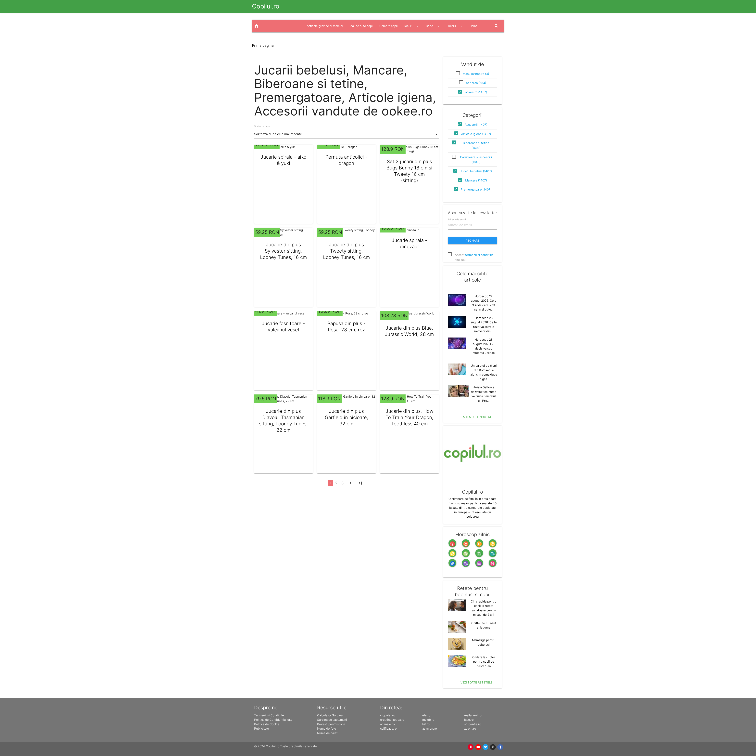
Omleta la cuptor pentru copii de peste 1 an (483, 661)
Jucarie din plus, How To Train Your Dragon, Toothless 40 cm (409, 417)
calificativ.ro (388, 728)
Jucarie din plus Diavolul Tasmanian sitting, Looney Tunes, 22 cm (283, 420)
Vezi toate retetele (476, 682)
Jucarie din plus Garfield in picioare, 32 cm (346, 417)
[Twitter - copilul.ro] (485, 747)
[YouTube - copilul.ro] (478, 747)
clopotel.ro (387, 715)
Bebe (433, 26)
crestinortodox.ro (392, 720)
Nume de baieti (327, 733)
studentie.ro (472, 724)
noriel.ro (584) (476, 83)
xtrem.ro (470, 728)
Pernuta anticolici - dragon (346, 160)
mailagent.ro (473, 715)
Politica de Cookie (266, 724)
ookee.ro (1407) (476, 92)
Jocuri (412, 26)
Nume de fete (326, 728)
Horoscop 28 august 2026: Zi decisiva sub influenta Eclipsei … (484, 348)
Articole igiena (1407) (476, 134)
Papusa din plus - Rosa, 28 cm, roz (346, 327)
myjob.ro (428, 720)
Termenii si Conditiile (269, 715)
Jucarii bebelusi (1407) (476, 171)
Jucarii (455, 26)
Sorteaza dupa (262, 126)
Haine (477, 26)
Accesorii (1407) (476, 124)
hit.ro (426, 724)
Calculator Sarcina (330, 715)
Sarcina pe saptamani (332, 720)
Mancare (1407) (476, 180)
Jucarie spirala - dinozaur (409, 243)
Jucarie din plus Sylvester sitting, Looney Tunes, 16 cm (283, 251)
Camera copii (388, 26)
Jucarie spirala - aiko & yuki (283, 160)
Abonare (472, 240)
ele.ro (426, 715)
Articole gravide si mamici (325, 26)
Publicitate (261, 728)
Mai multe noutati (477, 417)
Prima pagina (263, 45)
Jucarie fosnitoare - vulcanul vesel (283, 327)
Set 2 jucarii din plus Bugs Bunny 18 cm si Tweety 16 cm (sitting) (409, 171)
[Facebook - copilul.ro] (500, 747)
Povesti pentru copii (331, 724)
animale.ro (387, 724)
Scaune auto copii (361, 26)
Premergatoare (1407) (476, 189)
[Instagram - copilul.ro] (493, 747)
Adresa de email (457, 219)
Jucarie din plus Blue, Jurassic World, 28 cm (409, 331)
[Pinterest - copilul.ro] (471, 747)
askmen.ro (429, 728)
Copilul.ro (265, 6)
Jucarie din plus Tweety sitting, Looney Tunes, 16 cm (346, 251)
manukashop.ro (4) (476, 74)
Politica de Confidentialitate (273, 720)
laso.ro (469, 720)
